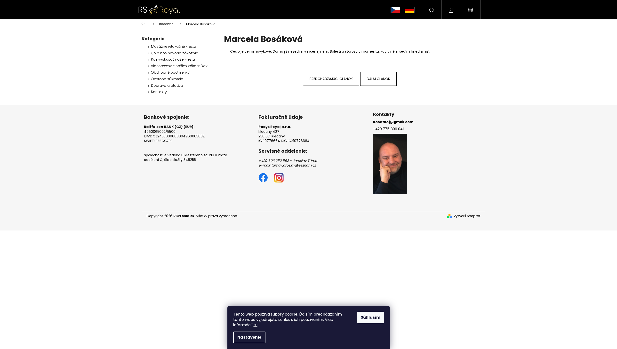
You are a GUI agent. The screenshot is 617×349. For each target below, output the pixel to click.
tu (255, 325)
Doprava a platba (167, 85)
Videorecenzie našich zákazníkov (179, 66)
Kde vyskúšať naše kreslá (173, 59)
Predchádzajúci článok (331, 78)
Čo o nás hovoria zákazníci (175, 53)
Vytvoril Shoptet (467, 216)
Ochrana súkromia (167, 79)
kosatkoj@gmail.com (393, 122)
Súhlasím (370, 317)
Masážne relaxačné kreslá (173, 46)
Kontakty (159, 92)
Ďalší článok (378, 78)
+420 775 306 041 (388, 129)
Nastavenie (249, 337)
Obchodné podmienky (170, 72)
